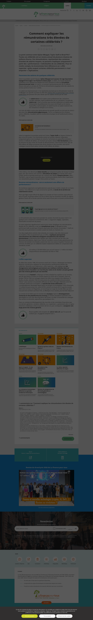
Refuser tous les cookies (64, 616)
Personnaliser (47, 616)
